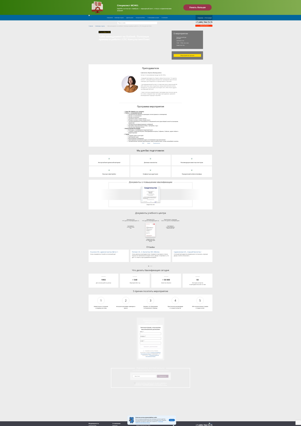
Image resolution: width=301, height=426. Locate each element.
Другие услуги (129, 17)
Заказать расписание (150, 346)
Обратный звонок (204, 25)
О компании (165, 17)
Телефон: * (143, 336)
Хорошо (172, 420)
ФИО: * (142, 331)
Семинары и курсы (119, 17)
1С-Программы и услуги (153, 17)
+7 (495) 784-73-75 (204, 22)
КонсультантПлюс (140, 17)
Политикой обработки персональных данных (152, 355)
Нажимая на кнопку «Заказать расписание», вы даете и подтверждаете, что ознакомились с (150, 353)
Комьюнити (110, 17)
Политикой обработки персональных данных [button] (149, 422)
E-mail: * (142, 340)
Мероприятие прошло (187, 55)
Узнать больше (197, 7)
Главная (91, 26)
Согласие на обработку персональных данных (151, 353)
